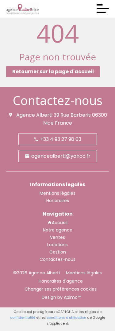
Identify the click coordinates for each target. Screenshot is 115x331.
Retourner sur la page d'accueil (53, 71)
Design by (60, 297)
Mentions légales (84, 273)
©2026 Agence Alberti (36, 273)
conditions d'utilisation (66, 317)
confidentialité (22, 317)
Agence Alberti (34, 114)
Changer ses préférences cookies (61, 289)
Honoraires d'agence (61, 281)
